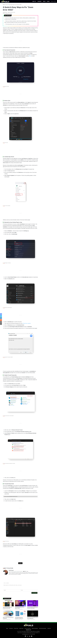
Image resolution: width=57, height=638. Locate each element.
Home (4, 4)
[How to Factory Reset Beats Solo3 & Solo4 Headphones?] (32, 613)
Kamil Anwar (5, 12)
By (3, 12)
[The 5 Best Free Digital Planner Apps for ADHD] (20, 603)
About (7, 628)
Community (11, 628)
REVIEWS (39, 1)
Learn (7, 4)
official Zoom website (26, 323)
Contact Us (49, 628)
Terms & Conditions (27, 628)
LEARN (48, 1)
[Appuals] (5, 1)
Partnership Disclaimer (42, 628)
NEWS (44, 1)
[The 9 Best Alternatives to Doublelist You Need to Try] (20, 613)
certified (6, 13)
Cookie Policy (21, 628)
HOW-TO (34, 1)
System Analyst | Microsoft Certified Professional (15, 571)
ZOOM (20, 563)
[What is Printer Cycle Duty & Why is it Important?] (8, 613)
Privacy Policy (16, 628)
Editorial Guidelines (35, 628)
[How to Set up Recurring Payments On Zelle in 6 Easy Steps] (32, 603)
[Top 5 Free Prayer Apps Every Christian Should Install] (8, 603)
